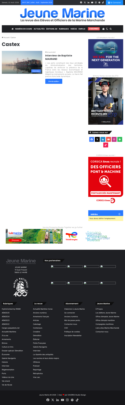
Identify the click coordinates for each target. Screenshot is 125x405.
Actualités (39, 29)
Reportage (37, 370)
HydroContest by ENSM (11, 309)
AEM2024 (6, 317)
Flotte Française (39, 343)
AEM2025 (5, 313)
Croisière (36, 332)
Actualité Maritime (9, 332)
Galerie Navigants (9, 358)
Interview (5, 366)
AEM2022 (5, 324)
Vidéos (73, 29)
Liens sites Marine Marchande (107, 328)
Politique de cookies (72, 332)
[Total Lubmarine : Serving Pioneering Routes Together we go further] (62, 236)
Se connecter (69, 313)
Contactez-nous (70, 324)
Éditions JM (51, 29)
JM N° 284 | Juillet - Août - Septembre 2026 (37, 2)
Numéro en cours (23, 29)
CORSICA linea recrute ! (105, 155)
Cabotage (37, 324)
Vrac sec (36, 377)
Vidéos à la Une (8, 377)
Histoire (5, 362)
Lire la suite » (53, 81)
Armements (6, 339)
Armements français (41, 317)
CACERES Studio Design (77, 395)
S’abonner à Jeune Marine (74, 309)
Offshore (36, 362)
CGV (66, 328)
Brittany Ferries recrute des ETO (105, 76)
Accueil (6, 37)
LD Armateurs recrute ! (106, 37)
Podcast (36, 366)
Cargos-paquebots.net (11, 328)
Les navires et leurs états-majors (46, 358)
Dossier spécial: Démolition (12, 351)
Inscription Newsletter (73, 335)
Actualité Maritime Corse (42, 309)
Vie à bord (6, 381)
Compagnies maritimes (105, 324)
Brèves (4, 343)
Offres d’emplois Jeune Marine (107, 317)
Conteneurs (37, 328)
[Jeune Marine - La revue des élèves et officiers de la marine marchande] (62, 15)
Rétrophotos (38, 373)
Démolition (37, 335)
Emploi (82, 29)
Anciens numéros (40, 313)
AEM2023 (6, 320)
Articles (36, 320)
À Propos (99, 309)
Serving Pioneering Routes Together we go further (63, 227)
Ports (4, 373)
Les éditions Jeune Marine (106, 313)
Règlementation (8, 370)
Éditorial (36, 339)
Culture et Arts (7, 347)
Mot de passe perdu (72, 320)
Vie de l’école (7, 385)
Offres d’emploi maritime (105, 320)
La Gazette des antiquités (43, 354)
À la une (5, 335)
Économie (6, 354)
